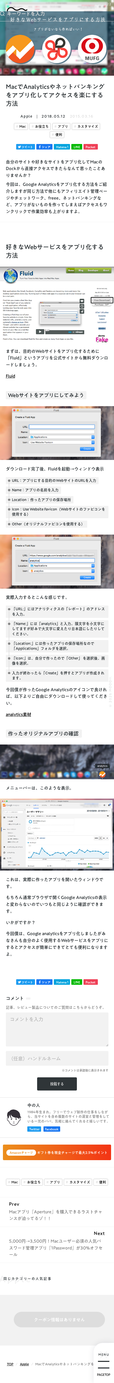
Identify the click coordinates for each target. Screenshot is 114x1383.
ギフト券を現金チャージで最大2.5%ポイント (59, 1152)
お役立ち (42, 126)
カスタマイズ (87, 126)
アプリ (63, 126)
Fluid (10, 376)
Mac (22, 126)
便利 (58, 134)
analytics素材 (18, 714)
